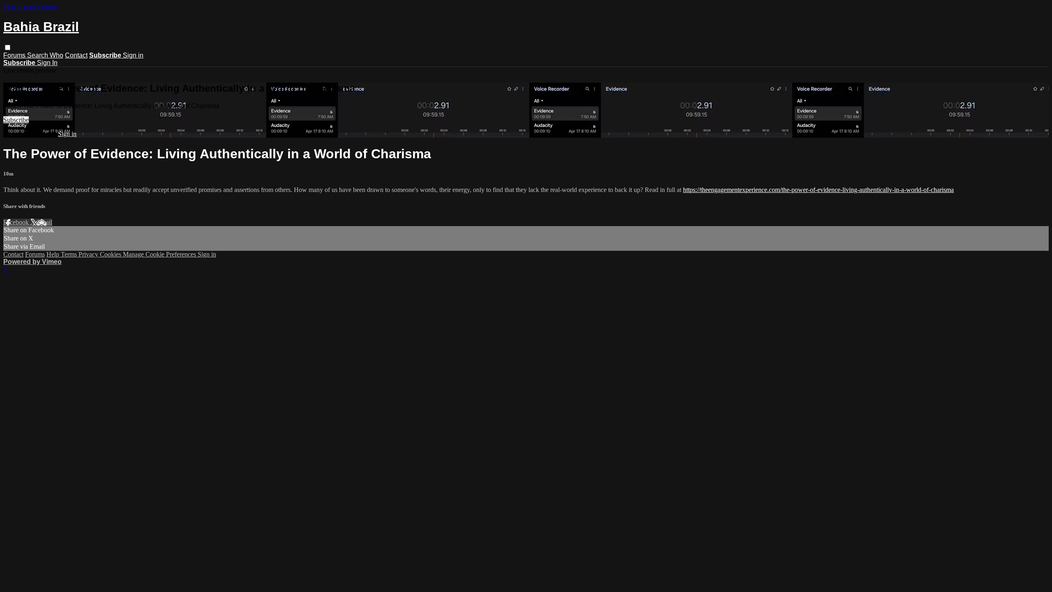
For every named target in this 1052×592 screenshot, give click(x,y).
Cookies (111, 254)
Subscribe (16, 119)
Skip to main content (30, 6)
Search (38, 55)
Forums (15, 55)
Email (44, 222)
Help (53, 254)
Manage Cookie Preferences (160, 254)
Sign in (133, 55)
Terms (69, 254)
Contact (76, 55)
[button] (7, 47)
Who (56, 55)
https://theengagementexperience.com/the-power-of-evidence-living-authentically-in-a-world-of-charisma (818, 189)
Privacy (89, 254)
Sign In (47, 62)
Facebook (16, 222)
